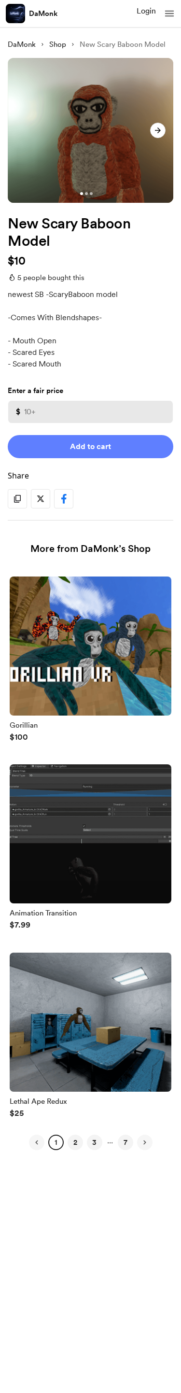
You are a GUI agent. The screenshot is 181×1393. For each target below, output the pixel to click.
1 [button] (56, 1142)
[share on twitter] (40, 498)
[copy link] (17, 498)
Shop (57, 44)
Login (146, 10)
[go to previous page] (36, 1142)
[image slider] (90, 130)
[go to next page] (145, 1142)
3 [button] (94, 1142)
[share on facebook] (63, 498)
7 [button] (125, 1142)
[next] (158, 130)
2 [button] (75, 1142)
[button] (169, 13)
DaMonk (43, 13)
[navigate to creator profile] (15, 13)
